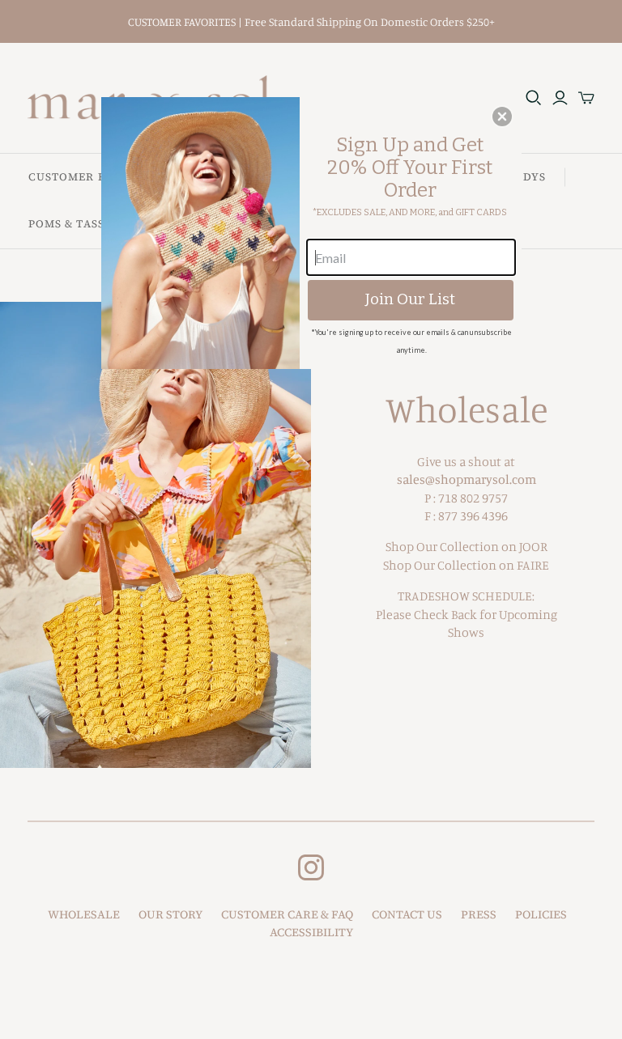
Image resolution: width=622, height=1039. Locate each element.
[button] (502, 116)
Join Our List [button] (410, 299)
